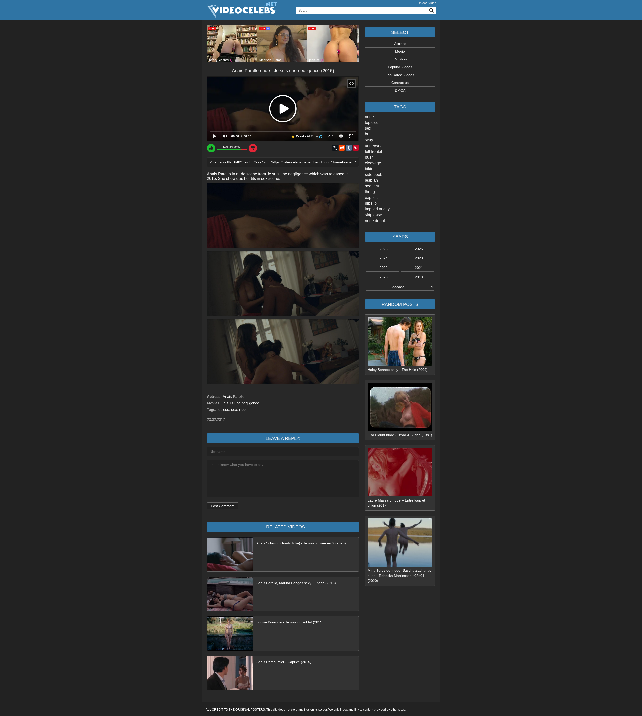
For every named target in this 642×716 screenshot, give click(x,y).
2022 (384, 268)
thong (370, 192)
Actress (400, 44)
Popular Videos (400, 67)
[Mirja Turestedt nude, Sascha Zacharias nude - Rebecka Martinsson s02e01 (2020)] (400, 565)
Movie (400, 51)
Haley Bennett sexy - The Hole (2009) (398, 370)
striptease (373, 215)
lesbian (371, 180)
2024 (384, 258)
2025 (419, 249)
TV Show (400, 59)
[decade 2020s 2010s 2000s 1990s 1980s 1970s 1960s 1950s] (400, 287)
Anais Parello (233, 396)
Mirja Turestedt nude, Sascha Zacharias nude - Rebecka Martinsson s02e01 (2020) (399, 575)
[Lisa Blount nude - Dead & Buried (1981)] (400, 430)
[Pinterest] (356, 148)
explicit (371, 197)
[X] (335, 148)
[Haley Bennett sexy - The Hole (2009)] (400, 365)
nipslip (371, 203)
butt (368, 134)
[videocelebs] (241, 17)
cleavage (373, 163)
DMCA (400, 90)
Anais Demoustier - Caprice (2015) (283, 662)
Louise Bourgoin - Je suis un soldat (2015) (290, 622)
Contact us (400, 83)
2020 (384, 277)
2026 (384, 249)
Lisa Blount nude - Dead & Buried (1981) (400, 435)
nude (369, 117)
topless (371, 122)
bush (369, 157)
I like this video (211, 148)
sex (368, 128)
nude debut (375, 221)
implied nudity (377, 209)
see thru (372, 186)
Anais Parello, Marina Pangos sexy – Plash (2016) (296, 583)
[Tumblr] (349, 148)
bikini (369, 169)
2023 (419, 258)
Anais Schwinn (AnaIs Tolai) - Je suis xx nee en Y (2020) (301, 543)
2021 (419, 268)
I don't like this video (253, 148)
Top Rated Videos (400, 75)
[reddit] (342, 148)
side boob (373, 174)
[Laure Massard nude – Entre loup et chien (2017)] (400, 495)
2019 (419, 277)
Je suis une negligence (240, 403)
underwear (374, 146)
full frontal (373, 151)
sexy (369, 140)
